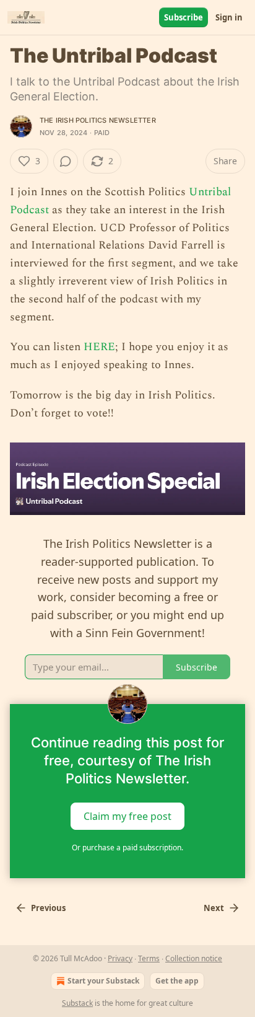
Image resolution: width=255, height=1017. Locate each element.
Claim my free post (127, 816)
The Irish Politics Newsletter (98, 120)
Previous (48, 908)
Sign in (229, 17)
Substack (77, 1003)
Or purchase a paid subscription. (127, 847)
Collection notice (193, 958)
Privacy (120, 958)
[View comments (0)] (65, 161)
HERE (99, 346)
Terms (149, 958)
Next (214, 908)
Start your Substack (103, 980)
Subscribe (183, 17)
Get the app (177, 980)
